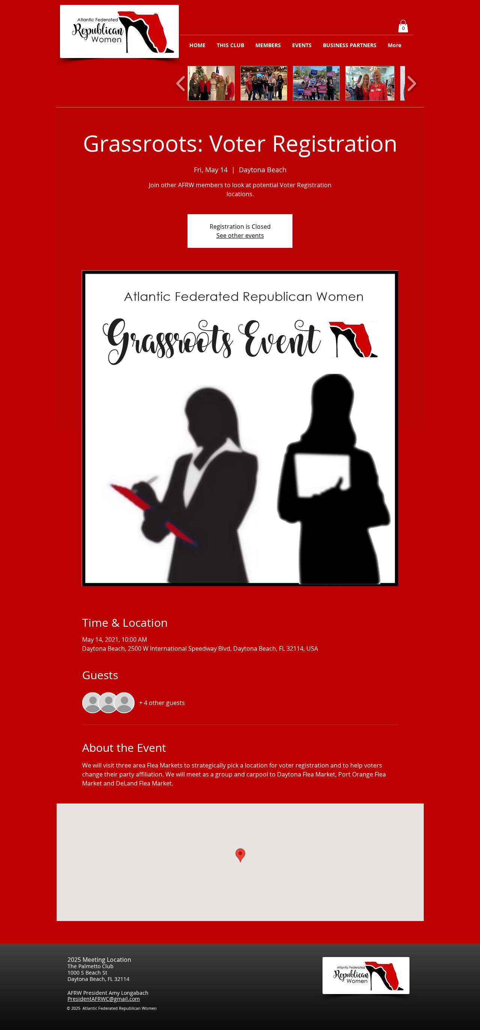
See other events (240, 235)
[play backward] (180, 83)
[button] (403, 26)
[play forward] (411, 83)
